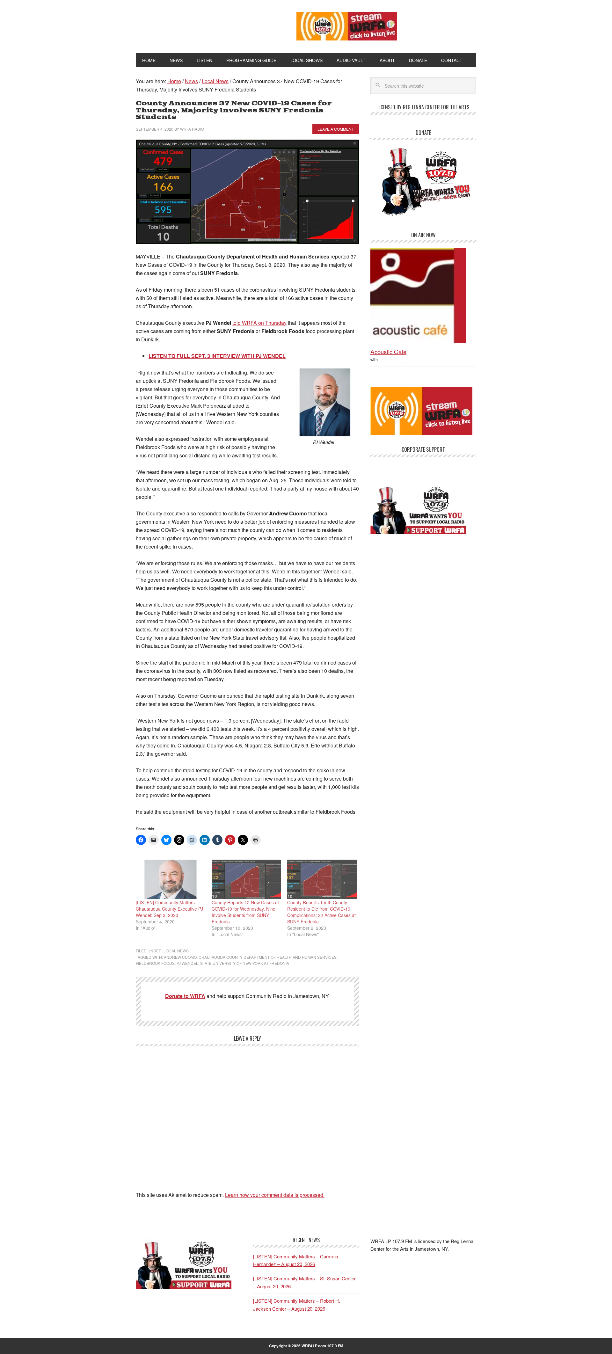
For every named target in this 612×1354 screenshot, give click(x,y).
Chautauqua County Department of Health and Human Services (268, 957)
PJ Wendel (187, 963)
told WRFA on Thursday (259, 322)
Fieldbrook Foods (155, 963)
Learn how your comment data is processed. (274, 1194)
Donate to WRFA (185, 996)
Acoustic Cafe (388, 351)
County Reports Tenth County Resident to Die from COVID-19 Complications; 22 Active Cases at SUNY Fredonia (321, 912)
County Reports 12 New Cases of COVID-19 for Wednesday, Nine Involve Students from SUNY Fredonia (245, 912)
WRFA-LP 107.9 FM (201, 25)
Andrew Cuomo (180, 957)
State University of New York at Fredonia (244, 963)
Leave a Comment (335, 129)
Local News (176, 950)
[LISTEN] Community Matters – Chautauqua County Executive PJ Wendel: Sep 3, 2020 (169, 908)
